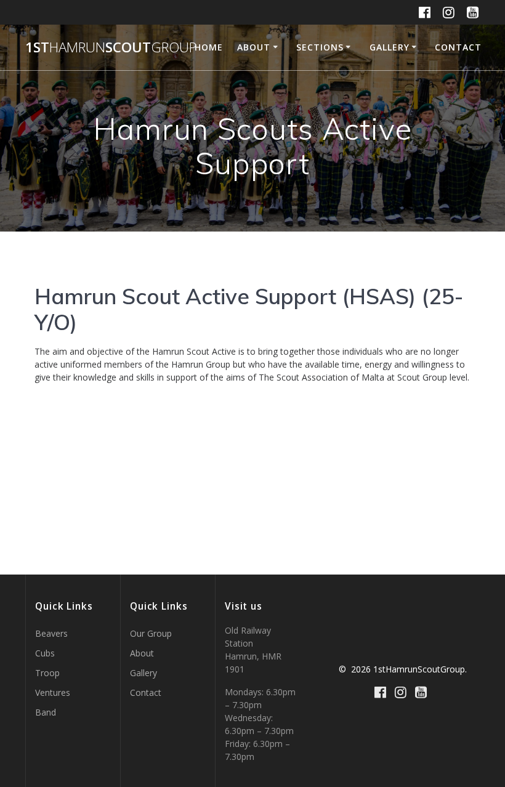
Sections (320, 47)
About (253, 47)
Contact (458, 47)
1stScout (110, 47)
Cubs (45, 653)
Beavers (51, 633)
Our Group (151, 633)
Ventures (52, 692)
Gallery (390, 47)
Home (209, 47)
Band (45, 712)
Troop (47, 673)
